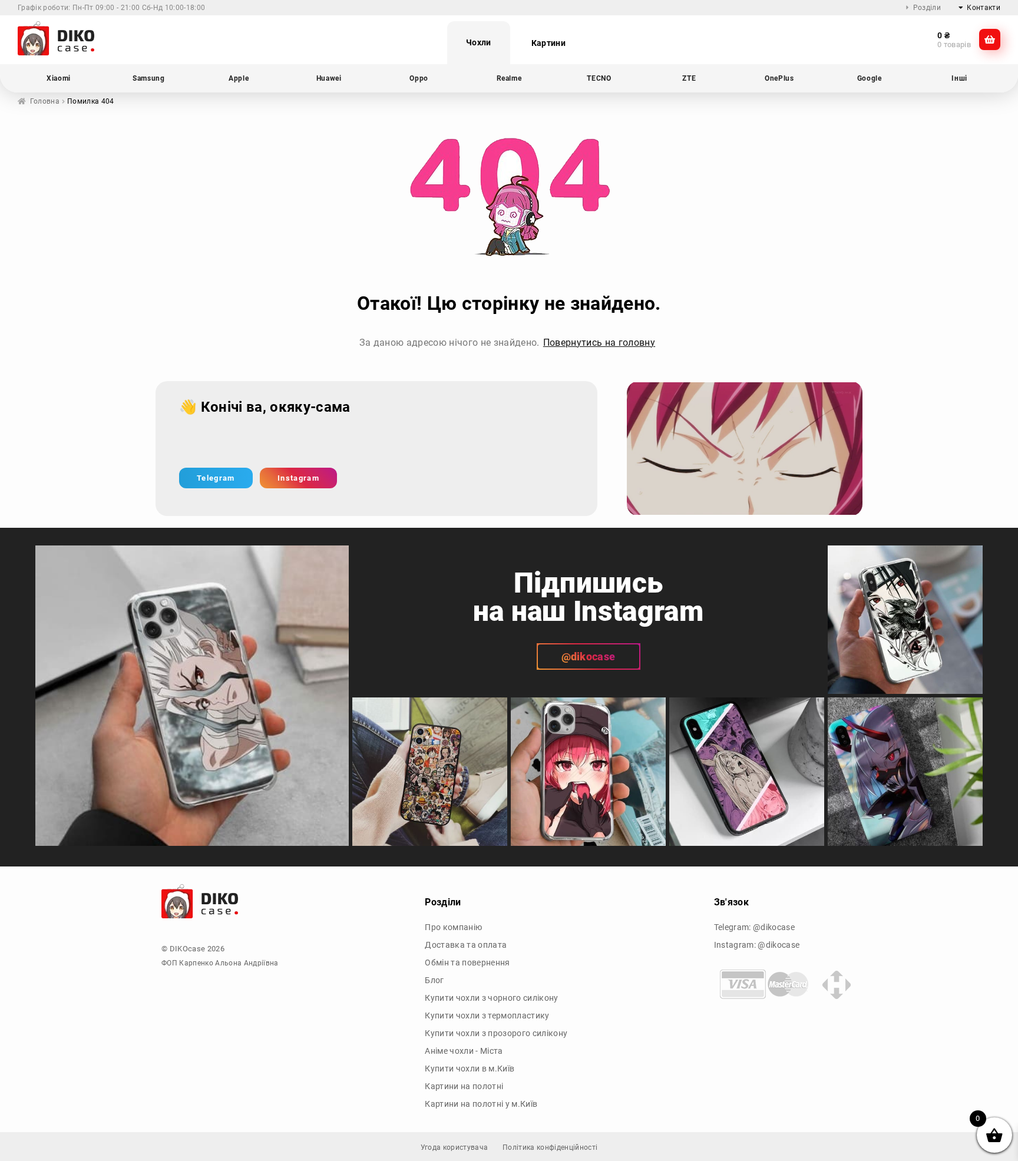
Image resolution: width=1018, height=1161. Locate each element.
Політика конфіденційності (550, 1147)
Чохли (478, 42)
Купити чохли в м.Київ (469, 1068)
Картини (548, 43)
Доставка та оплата (466, 945)
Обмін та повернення (467, 962)
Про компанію (453, 927)
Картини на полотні (464, 1086)
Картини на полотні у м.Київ (481, 1104)
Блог (434, 980)
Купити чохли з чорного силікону (491, 998)
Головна (45, 101)
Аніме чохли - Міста (464, 1051)
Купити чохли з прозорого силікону (496, 1033)
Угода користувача (454, 1147)
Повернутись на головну (599, 342)
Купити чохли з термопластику (487, 1015)
